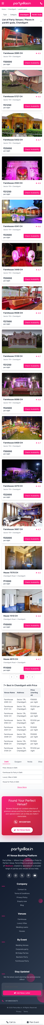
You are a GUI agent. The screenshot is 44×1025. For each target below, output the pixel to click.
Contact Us (22, 889)
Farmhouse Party (22, 961)
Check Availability (32, 63)
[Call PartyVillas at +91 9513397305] (41, 3)
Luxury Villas (22, 923)
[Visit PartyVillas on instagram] (15, 875)
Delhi (6, 762)
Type (5, 14)
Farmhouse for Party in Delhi (12, 772)
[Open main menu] (3, 3)
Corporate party (22, 949)
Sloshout (9, 866)
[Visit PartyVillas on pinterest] (28, 875)
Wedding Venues (22, 945)
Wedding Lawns (22, 927)
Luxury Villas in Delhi (10, 777)
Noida (29, 762)
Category (13, 14)
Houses (22, 931)
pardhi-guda (22, 9)
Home (4, 9)
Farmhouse (22, 919)
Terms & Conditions (22, 893)
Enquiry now (22, 901)
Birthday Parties (22, 953)
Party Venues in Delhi (10, 768)
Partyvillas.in (17, 1007)
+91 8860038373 (11, 1001)
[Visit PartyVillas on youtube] (34, 875)
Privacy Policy (22, 897)
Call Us (12, 1022)
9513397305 (25, 822)
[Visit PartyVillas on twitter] (22, 875)
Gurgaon (18, 762)
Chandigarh (12, 9)
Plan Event (34, 1022)
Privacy (18, 1011)
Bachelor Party (22, 957)
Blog (22, 905)
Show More (22, 787)
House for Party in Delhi (11, 782)
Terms (25, 1011)
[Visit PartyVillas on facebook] (9, 875)
